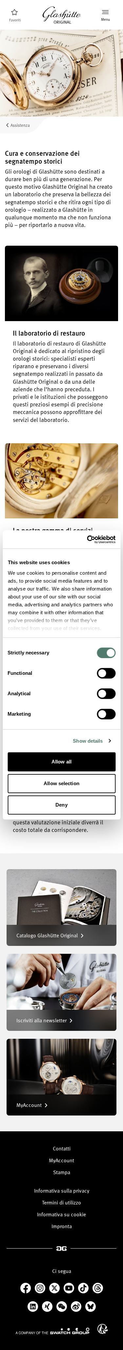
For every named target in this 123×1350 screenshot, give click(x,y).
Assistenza (20, 125)
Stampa (61, 1172)
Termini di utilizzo (61, 1202)
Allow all (61, 761)
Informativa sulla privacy (61, 1191)
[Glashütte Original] (61, 15)
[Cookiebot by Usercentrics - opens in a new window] (87, 539)
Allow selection (61, 783)
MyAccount (61, 1160)
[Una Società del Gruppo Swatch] (52, 1331)
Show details (88, 741)
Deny (61, 805)
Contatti (62, 1148)
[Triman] (102, 1329)
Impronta (61, 1226)
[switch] (106, 673)
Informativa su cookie (61, 1214)
